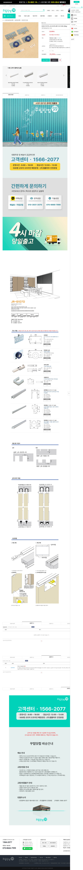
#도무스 (53, 10)
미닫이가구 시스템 (25, 20)
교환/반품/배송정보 (59, 95)
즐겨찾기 (4, 5)
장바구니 (67, 5)
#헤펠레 (48, 10)
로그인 (58, 5)
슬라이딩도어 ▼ (17, 20)
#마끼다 (62, 10)
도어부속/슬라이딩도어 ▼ (9, 20)
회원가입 (62, 5)
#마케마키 (77, 10)
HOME (19, 16)
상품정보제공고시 (53, 44)
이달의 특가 (35, 16)
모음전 (56, 16)
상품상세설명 (10, 94)
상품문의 (43, 95)
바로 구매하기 (46, 60)
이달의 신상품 (27, 16)
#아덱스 (57, 10)
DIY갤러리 (50, 16)
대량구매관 (42, 16)
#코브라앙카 (73, 10)
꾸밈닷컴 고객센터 (12, 5)
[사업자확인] (31, 863)
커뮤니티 (62, 16)
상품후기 (27, 95)
